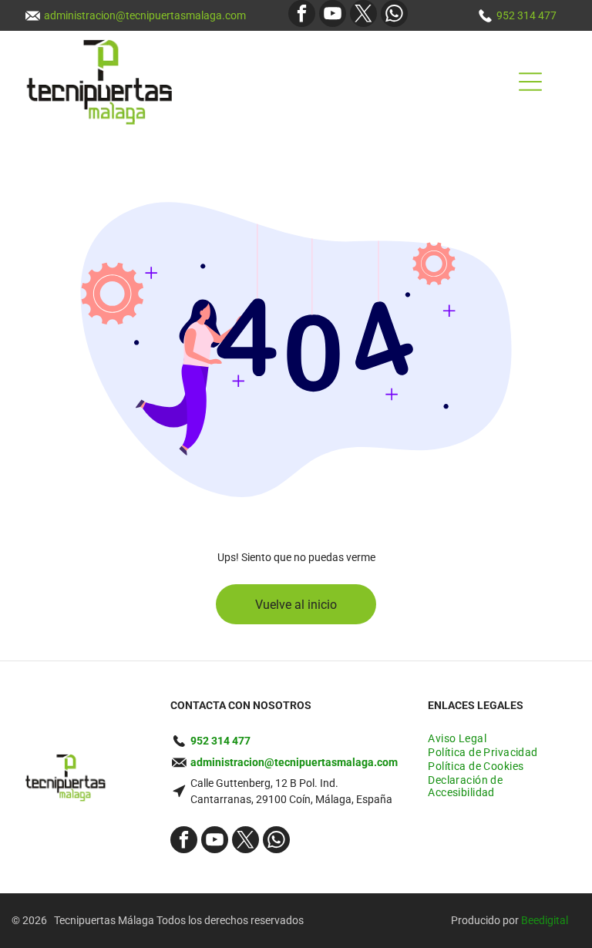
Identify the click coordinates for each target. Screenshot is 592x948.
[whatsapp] (394, 15)
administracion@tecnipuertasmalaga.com (145, 15)
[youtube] (332, 15)
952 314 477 (526, 15)
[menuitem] (497, 739)
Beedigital (544, 920)
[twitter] (363, 15)
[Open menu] (530, 81)
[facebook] (301, 15)
